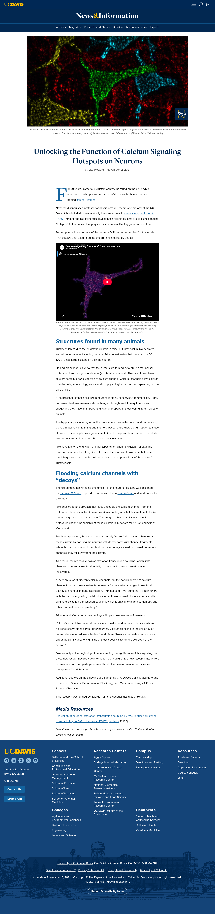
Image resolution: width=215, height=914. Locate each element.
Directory (183, 762)
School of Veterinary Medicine (64, 800)
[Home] (19, 751)
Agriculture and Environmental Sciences (66, 818)
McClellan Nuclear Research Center (105, 778)
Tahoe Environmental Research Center (106, 804)
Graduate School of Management (64, 776)
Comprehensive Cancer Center (108, 769)
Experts (154, 27)
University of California (153, 870)
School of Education (64, 783)
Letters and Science (64, 835)
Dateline (118, 27)
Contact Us (14, 789)
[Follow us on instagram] (13, 760)
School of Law (60, 788)
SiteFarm (123, 882)
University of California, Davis (75, 863)
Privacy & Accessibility (91, 870)
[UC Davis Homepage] (14, 4)
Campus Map (144, 757)
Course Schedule (188, 773)
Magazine (75, 27)
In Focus (61, 27)
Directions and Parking (149, 762)
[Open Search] (200, 4)
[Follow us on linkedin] (21, 760)
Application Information (192, 767)
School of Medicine (63, 793)
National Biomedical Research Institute (106, 786)
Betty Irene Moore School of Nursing (67, 759)
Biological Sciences (64, 825)
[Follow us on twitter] (28, 760)
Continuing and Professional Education (66, 767)
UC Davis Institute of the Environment (108, 812)
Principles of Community (122, 870)
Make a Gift (14, 799)
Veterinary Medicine (148, 830)
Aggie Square (102, 757)
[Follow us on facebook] (6, 760)
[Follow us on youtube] (35, 760)
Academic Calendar (190, 757)
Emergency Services (148, 767)
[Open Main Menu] (193, 4)
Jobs (180, 778)
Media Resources (136, 27)
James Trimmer (86, 200)
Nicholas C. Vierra (70, 493)
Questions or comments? (61, 870)
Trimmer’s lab (125, 493)
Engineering (59, 830)
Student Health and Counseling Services (148, 818)
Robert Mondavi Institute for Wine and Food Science (110, 795)
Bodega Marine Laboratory (110, 762)
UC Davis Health (146, 825)
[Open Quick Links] (207, 4)
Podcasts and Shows (97, 27)
